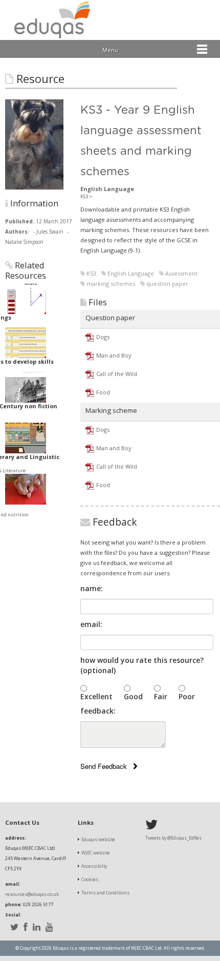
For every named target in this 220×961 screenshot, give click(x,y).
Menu (110, 50)
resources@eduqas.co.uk (32, 894)
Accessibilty (94, 866)
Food (103, 392)
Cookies (89, 879)
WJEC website (95, 853)
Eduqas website (98, 840)
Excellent (96, 696)
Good (133, 696)
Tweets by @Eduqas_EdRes (173, 838)
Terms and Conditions (105, 893)
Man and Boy (113, 355)
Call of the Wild (116, 374)
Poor (187, 696)
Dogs (102, 337)
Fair (160, 696)
